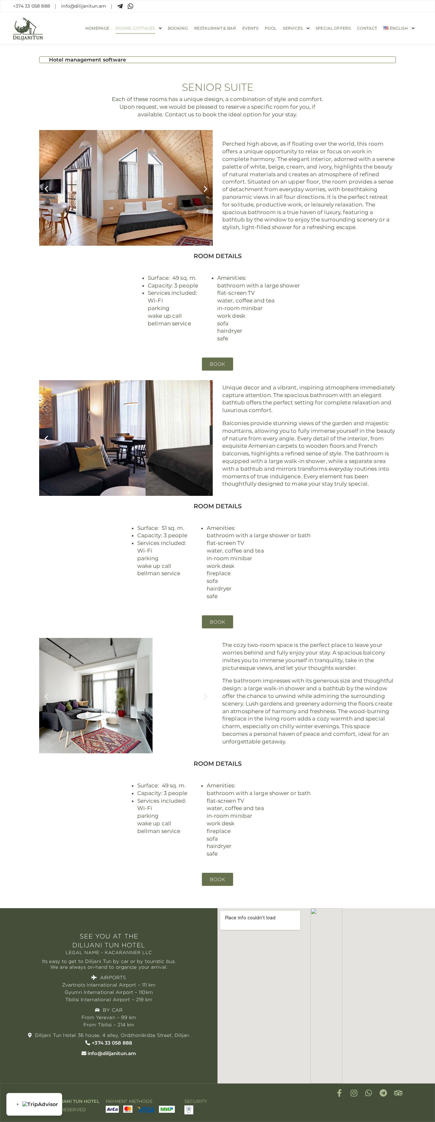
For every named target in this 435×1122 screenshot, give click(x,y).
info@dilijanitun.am (83, 6)
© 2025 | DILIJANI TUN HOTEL (66, 1101)
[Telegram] (383, 1093)
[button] (46, 188)
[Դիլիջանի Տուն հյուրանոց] (28, 28)
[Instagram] (354, 1093)
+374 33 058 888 (31, 6)
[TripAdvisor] (398, 1093)
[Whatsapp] (369, 1093)
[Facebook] (339, 1093)
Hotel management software (87, 60)
